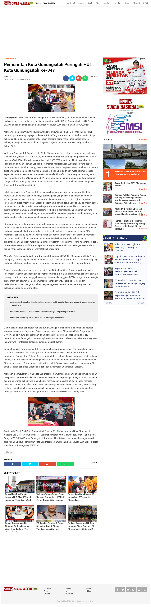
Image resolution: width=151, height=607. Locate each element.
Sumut (81, 3)
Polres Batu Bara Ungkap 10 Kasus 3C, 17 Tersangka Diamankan (37, 318)
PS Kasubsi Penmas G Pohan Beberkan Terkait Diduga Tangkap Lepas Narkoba (43, 311)
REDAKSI (69, 594)
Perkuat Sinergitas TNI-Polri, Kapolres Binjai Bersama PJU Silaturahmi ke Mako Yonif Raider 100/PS (130, 295)
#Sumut (9, 452)
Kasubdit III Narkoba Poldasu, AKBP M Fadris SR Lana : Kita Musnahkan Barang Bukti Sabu (129, 211)
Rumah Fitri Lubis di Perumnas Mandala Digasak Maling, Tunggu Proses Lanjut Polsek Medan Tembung (130, 225)
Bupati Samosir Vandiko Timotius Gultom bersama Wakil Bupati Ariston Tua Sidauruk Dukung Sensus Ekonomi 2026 (130, 259)
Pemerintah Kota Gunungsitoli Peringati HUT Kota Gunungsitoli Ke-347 (48, 67)
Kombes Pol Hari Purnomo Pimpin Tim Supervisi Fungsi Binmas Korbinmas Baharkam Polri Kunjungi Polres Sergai (130, 199)
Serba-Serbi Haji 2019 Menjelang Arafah (130, 184)
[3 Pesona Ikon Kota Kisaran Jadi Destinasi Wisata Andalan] (125, 156)
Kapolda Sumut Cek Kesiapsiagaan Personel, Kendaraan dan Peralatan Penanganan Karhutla (126, 271)
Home (6, 59)
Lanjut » (141, 303)
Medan (107, 3)
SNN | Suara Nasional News (83, 601)
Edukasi (136, 3)
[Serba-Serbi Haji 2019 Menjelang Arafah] (107, 186)
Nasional (71, 3)
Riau (98, 3)
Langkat (117, 3)
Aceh (90, 3)
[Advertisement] (75, 35)
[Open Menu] (3, 3)
